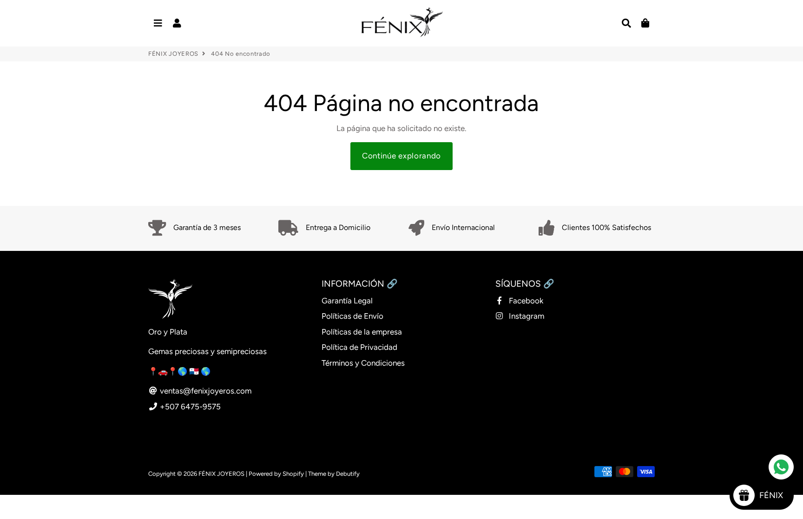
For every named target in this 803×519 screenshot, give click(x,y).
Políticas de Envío (352, 316)
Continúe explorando (401, 155)
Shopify (293, 473)
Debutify (348, 473)
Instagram (525, 316)
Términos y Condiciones (363, 363)
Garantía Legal (347, 300)
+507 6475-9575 (189, 406)
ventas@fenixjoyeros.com (204, 390)
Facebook (525, 300)
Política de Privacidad (359, 347)
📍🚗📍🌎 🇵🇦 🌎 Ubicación (198, 371)
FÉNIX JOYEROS (173, 53)
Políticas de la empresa (362, 331)
